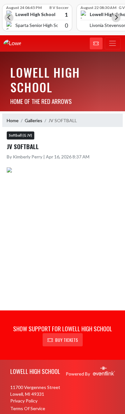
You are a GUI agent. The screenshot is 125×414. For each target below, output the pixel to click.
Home (13, 120)
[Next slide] (116, 17)
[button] (96, 44)
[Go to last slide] (8, 17)
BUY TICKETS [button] (66, 339)
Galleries (33, 120)
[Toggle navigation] (113, 44)
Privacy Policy (24, 400)
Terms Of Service (27, 408)
